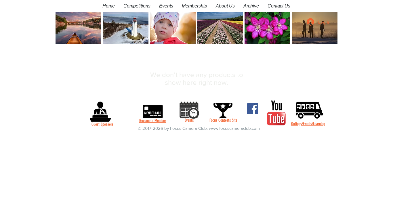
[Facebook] (252, 108)
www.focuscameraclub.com (234, 128)
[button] (137, 6)
